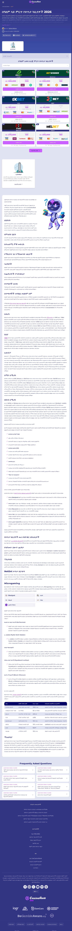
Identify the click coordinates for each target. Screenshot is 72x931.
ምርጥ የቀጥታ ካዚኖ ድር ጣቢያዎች (18, 303)
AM (35, 891)
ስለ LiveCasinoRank (36, 858)
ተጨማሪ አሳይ (34, 150)
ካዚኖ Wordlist (35, 834)
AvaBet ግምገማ (19, 92)
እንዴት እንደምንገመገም (35, 862)
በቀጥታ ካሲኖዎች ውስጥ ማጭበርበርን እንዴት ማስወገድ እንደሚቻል (35, 816)
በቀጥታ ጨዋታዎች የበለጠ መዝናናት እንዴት (35, 812)
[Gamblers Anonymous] (25, 908)
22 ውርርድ (50, 317)
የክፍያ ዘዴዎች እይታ (35, 840)
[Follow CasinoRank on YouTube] (38, 887)
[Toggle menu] (3, 2)
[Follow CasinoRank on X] (33, 887)
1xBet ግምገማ (18, 119)
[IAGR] (16, 908)
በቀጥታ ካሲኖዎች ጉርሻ (36, 837)
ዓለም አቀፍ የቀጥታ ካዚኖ (35, 846)
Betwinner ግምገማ (53, 92)
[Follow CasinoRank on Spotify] (42, 887)
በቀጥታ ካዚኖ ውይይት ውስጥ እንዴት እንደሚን (36, 819)
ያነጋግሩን (35, 868)
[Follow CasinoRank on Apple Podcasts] (46, 887)
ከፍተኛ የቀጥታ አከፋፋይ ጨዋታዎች (22, 493)
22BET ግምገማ (53, 119)
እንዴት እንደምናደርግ (35, 865)
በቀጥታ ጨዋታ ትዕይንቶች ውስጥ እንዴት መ (35, 822)
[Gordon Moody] (52, 908)
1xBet (5, 338)
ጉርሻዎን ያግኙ (19, 89)
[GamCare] (37, 908)
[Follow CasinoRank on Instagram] (29, 887)
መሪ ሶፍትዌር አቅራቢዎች (17, 541)
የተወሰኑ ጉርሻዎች (17, 694)
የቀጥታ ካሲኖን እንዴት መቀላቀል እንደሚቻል (35, 809)
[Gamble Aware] (32, 915)
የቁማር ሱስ (36, 843)
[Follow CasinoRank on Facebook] (25, 887)
